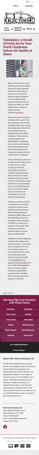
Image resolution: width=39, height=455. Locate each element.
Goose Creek (10, 314)
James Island (11, 320)
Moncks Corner (28, 325)
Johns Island (28, 320)
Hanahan (28, 314)
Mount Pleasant (10, 330)
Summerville (28, 335)
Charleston (11, 309)
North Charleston (28, 330)
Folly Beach (28, 309)
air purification (22, 263)
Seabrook (10, 335)
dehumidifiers (17, 260)
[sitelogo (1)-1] (19, 11)
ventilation (19, 113)
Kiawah (10, 325)
